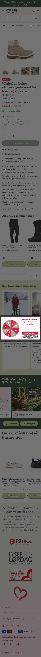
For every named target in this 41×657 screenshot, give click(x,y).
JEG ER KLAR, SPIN (30, 333)
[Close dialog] (39, 318)
